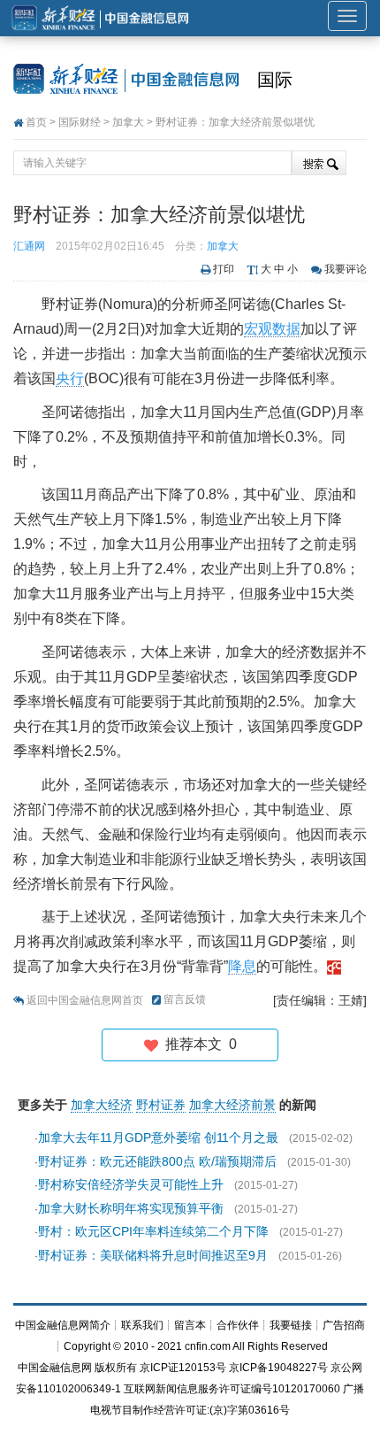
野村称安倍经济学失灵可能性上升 (131, 1184)
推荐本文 (197, 1044)
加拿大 (128, 122)
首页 (36, 122)
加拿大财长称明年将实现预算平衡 (131, 1208)
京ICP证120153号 (183, 1367)
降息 (242, 966)
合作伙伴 (238, 1325)
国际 (275, 79)
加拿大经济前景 (232, 1105)
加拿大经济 (102, 1105)
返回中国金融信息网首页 (85, 1000)
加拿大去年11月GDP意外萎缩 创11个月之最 (158, 1137)
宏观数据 (272, 328)
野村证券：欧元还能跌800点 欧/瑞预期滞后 (157, 1161)
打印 (223, 269)
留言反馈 (184, 999)
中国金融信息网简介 (62, 1325)
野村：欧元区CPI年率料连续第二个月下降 (153, 1231)
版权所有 (116, 1367)
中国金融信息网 (55, 1367)
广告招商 (344, 1325)
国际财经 (79, 122)
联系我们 (142, 1325)
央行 (70, 378)
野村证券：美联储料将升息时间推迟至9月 (153, 1255)
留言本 (190, 1325)
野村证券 (161, 1105)
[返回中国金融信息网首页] (334, 966)
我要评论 (345, 269)
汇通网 (29, 246)
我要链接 (291, 1325)
